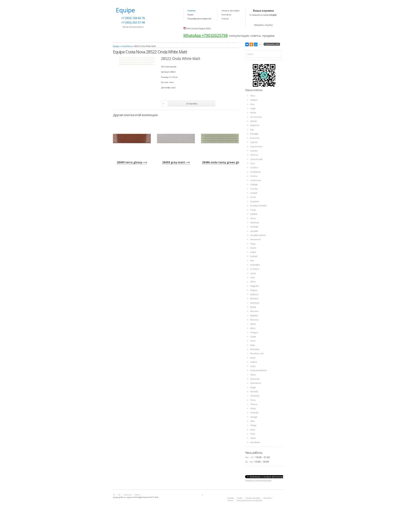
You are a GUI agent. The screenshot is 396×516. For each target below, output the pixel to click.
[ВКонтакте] (247, 44)
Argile (253, 108)
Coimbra (254, 167)
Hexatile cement (257, 235)
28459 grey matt (173, 162)
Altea (252, 95)
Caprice (253, 142)
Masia (253, 307)
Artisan (253, 121)
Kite (252, 260)
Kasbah (254, 256)
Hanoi (253, 218)
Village (253, 425)
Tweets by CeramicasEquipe (258, 480)
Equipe (116, 46)
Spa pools (255, 378)
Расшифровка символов (199, 18)
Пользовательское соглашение (249, 500)
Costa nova (255, 180)
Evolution (254, 201)
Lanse (253, 273)
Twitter (137, 495)
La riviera (254, 269)
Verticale (254, 412)
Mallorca (254, 294)
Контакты (226, 14)
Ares (252, 104)
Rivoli (252, 357)
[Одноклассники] (251, 44)
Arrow (253, 112)
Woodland (255, 442)
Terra (252, 400)
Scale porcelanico (258, 370)
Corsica (253, 176)
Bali (252, 129)
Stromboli (254, 395)
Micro (252, 328)
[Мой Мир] (256, 44)
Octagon (254, 332)
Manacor (254, 298)
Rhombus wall (256, 353)
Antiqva (253, 99)
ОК (119, 495)
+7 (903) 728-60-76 (133, 18)
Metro (253, 323)
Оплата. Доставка (230, 10)
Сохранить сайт (272, 44)
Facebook (127, 495)
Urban (253, 408)
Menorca (254, 319)
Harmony (254, 222)
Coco (252, 163)
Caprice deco (256, 146)
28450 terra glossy (129, 162)
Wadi (252, 433)
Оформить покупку (263, 25)
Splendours (255, 383)
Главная (191, 10)
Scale (252, 366)
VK (114, 495)
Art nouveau (256, 116)
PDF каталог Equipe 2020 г (198, 28)
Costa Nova (126, 46)
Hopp (252, 243)
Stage (253, 387)
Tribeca (253, 404)
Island (253, 247)
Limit (252, 277)
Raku (252, 345)
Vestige (253, 417)
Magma (253, 290)
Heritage (254, 226)
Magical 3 (254, 286)
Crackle (253, 193)
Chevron (254, 154)
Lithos (253, 281)
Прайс (190, 14)
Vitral (252, 429)
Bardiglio (254, 133)
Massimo (254, 311)
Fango (253, 209)
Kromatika (255, 264)
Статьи (225, 18)
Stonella (254, 391)
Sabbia (253, 362)
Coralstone (255, 171)
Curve (253, 197)
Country (254, 188)
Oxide (253, 336)
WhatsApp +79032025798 (205, 35)
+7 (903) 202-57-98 (133, 22)
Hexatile (254, 231)
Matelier (254, 315)
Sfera (253, 374)
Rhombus (254, 349)
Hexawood (255, 239)
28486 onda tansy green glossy (223, 162)
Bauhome (254, 138)
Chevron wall (256, 159)
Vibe (252, 421)
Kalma (253, 252)
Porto (252, 340)
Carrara (254, 150)
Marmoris (254, 302)
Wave (253, 438)
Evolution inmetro (258, 205)
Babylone (254, 125)
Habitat (253, 214)
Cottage (254, 184)
